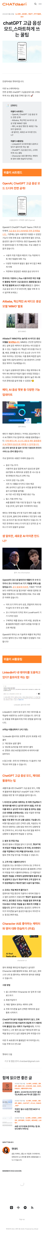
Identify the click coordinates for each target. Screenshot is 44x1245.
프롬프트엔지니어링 (26, 1088)
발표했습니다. (14, 342)
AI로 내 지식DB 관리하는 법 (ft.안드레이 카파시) (27, 1127)
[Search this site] (35, 4)
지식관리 (27, 1120)
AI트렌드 (24, 14)
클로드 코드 (21, 1086)
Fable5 (38, 1103)
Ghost (36, 1229)
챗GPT (30, 14)
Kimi (34, 1086)
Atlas (33, 1103)
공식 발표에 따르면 (20, 587)
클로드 (20, 1103)
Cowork (29, 1086)
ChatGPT (26, 1103)
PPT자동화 (37, 14)
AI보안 (39, 1086)
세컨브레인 (34, 1120)
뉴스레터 (18, 14)
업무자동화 (21, 1120)
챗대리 (15, 1148)
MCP (16, 1106)
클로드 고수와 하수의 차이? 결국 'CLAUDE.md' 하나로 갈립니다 (28, 1093)
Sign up (22, 1219)
